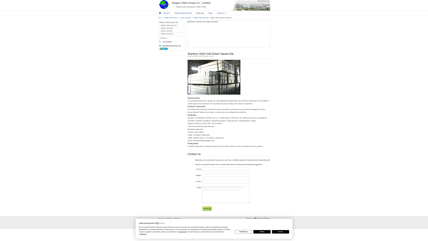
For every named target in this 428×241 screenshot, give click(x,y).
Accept (280, 232)
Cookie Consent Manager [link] (146, 223)
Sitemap (176, 218)
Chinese (266, 1)
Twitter (268, 218)
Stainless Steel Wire (167, 34)
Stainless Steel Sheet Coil (169, 25)
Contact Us (221, 13)
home (159, 13)
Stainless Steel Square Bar (201, 17)
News (210, 13)
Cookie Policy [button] (183, 232)
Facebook (260, 218)
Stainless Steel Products (183, 13)
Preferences (243, 232)
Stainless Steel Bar (186, 17)
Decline (262, 232)
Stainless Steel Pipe (167, 28)
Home (159, 17)
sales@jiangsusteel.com (171, 46)
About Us (167, 13)
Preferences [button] (142, 234)
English (260, 1)
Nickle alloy (200, 13)
